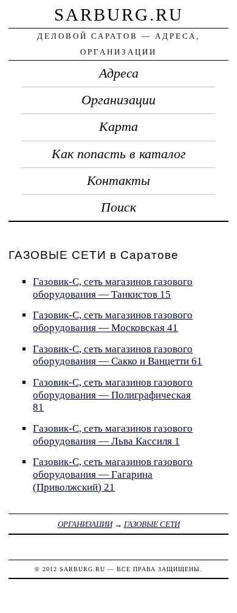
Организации (118, 100)
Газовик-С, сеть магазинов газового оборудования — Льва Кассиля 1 (113, 435)
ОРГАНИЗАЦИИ (85, 524)
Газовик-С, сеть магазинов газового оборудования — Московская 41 (113, 321)
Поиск (118, 207)
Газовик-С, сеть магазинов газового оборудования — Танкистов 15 (113, 288)
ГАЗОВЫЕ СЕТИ (152, 524)
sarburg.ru (119, 14)
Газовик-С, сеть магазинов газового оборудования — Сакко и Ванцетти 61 (117, 355)
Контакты (118, 180)
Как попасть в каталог (119, 154)
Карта (118, 126)
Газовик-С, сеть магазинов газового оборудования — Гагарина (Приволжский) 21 (113, 474)
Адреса (119, 73)
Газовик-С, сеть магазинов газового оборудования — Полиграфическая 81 (113, 395)
